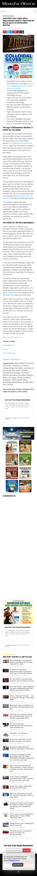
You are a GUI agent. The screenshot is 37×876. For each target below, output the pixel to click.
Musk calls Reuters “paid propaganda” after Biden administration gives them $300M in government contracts (22, 688)
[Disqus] (18, 523)
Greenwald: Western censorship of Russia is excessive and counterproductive (21, 832)
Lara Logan (12, 377)
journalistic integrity (25, 375)
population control (9, 380)
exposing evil (28, 368)
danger (12, 368)
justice (5, 377)
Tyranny (10, 384)
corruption (24, 366)
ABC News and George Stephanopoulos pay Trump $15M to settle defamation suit (21, 725)
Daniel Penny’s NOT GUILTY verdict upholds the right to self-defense (20, 740)
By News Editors (21, 683)
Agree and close (17, 865)
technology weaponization (12, 382)
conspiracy (16, 366)
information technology (11, 373)
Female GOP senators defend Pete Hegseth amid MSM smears (21, 787)
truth (5, 384)
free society (7, 370)
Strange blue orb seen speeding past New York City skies (21, 824)
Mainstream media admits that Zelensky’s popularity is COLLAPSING (21, 748)
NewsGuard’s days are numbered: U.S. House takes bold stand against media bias (22, 707)
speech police (22, 380)
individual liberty (12, 293)
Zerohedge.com (8, 345)
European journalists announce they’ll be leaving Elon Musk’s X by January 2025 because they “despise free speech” (22, 805)
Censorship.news (9, 353)
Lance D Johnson (16, 28)
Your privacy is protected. (11, 417)
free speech (16, 370)
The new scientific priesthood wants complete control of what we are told (21, 680)
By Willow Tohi (20, 711)
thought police (28, 382)
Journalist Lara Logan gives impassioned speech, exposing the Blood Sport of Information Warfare (21, 671)
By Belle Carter (20, 729)
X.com (5, 349)
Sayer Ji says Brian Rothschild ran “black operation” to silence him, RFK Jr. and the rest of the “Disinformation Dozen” (21, 768)
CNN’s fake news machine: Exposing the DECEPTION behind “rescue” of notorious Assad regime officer (21, 716)
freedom (25, 370)
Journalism (13, 375)
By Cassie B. (19, 692)
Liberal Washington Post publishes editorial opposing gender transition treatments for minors (21, 662)
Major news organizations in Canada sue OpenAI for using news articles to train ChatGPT (22, 795)
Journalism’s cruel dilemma (18, 733)
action (16, 363)
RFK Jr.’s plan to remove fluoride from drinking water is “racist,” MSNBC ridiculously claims (21, 816)
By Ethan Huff (20, 773)
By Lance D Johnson (21, 675)
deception (19, 368)
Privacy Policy (15, 860)
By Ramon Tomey (20, 720)
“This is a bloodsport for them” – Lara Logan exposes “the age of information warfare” (22, 697)
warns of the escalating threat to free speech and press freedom (20, 86)
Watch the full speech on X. (12, 337)
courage (6, 368)
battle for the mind (27, 363)
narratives (26, 377)
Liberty (19, 377)
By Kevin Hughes (21, 827)
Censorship (7, 366)
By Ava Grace (20, 666)
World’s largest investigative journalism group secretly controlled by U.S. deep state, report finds (21, 778)
